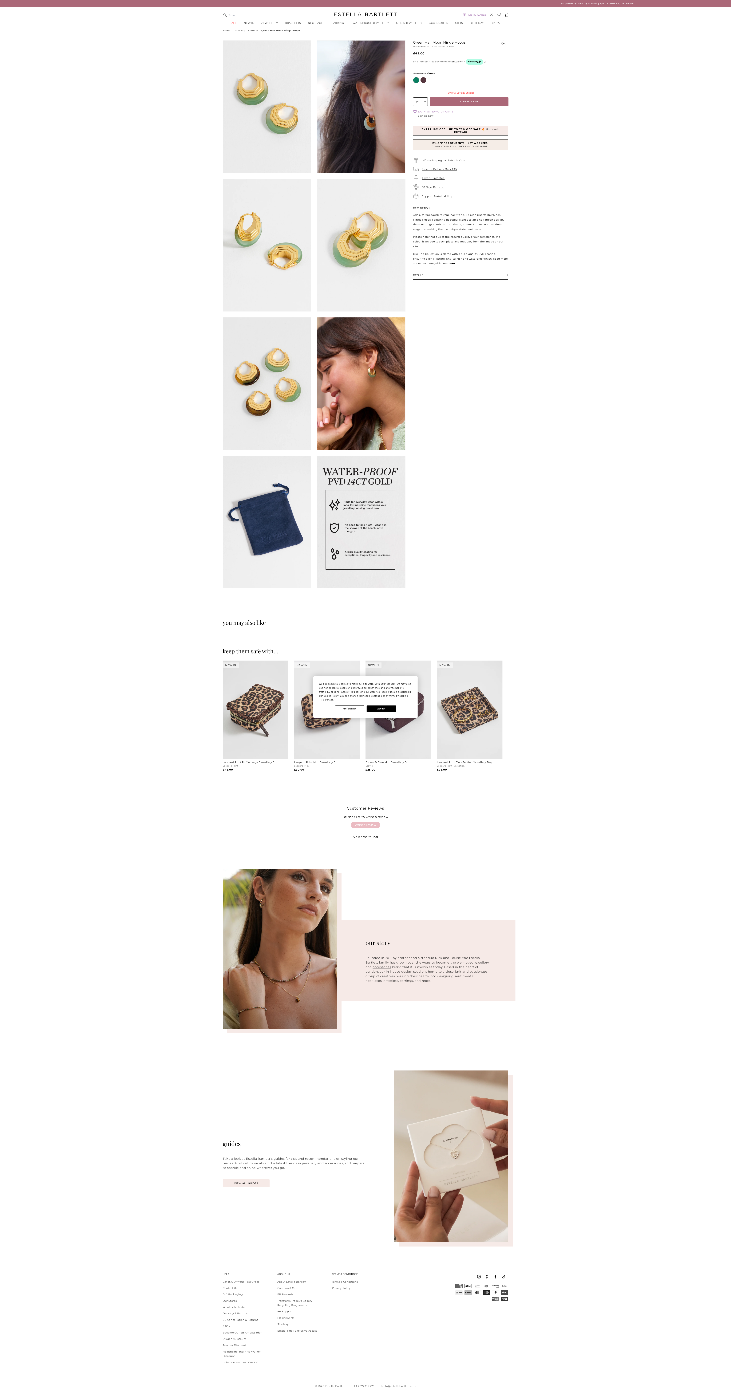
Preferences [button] (326, 700)
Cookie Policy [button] (330, 696)
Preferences (350, 708)
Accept (381, 708)
